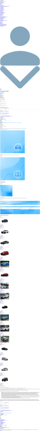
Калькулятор (1, 14)
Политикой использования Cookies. (27, 429)
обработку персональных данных (9, 213)
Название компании (7, 402)
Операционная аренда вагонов (3, 17)
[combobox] (20, 109)
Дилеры (1, 424)
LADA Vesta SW (1, 353)
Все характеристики (2, 92)
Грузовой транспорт (2, 420)
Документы (1, 15)
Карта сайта (1, 426)
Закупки (1, 425)
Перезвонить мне (1, 0)
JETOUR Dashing (1, 236)
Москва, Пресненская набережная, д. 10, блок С (4, 427)
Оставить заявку (1, 99)
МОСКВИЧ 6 (1, 247)
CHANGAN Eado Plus (2, 290)
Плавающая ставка (2, 7)
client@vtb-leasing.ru (2, 428)
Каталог (1, 2)
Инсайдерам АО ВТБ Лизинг (3, 25)
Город (0, 110)
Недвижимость (1, 19)
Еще (0, 21)
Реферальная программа (2, 12)
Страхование (1, 11)
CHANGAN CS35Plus (2, 279)
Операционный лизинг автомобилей (3, 20)
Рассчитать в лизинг (2, 226)
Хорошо (1, 430)
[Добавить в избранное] (0, 216)
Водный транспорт (2, 18)
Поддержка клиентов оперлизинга (3, 24)
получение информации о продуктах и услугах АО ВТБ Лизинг (5, 213)
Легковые (1, 3)
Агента (1, 89)
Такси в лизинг (1, 9)
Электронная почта (7, 111)
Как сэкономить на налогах (2, 422)
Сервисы (1, 10)
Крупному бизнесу (2, 16)
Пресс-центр (1, 22)
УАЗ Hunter (1, 384)
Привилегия (1, 13)
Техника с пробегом (2, 5)
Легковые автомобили (2, 419)
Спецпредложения (2, 6)
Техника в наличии (2, 8)
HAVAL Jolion (1, 322)
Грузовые (1, 4)
